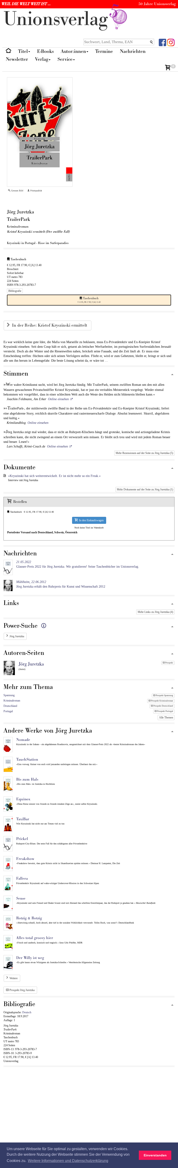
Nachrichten (133, 51)
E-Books (45, 51)
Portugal (8, 711)
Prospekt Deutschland (163, 706)
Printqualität (36, 190)
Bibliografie (14, 291)
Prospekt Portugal (165, 711)
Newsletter (17, 59)
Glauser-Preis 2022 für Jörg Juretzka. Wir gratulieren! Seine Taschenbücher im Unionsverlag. (77, 564)
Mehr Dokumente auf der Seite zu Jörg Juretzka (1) (145, 489)
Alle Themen (166, 717)
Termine (104, 51)
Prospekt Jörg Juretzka (22, 990)
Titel (23, 51)
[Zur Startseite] (8, 52)
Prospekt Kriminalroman (162, 701)
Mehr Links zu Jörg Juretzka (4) (155, 612)
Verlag (41, 59)
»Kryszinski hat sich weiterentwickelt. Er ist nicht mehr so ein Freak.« (54, 476)
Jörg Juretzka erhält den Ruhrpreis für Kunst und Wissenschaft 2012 (60, 584)
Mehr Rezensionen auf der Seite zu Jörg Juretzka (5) (144, 453)
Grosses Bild (16, 190)
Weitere (14, 978)
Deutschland (10, 706)
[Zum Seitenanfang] (172, 375)
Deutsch (26, 1012)
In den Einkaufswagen (91, 520)
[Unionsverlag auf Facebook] (162, 42)
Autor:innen (73, 51)
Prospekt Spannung (164, 695)
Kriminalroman (11, 700)
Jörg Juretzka (17, 636)
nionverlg (58, 19)
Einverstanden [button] (155, 1155)
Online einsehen (58, 399)
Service (65, 59)
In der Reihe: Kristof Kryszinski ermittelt (50, 325)
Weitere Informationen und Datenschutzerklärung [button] (68, 1161)
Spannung (9, 695)
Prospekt (169, 663)
